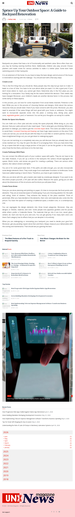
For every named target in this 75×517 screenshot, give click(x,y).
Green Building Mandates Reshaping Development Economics (32, 296)
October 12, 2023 (53, 267)
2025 (5, 451)
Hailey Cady (12, 19)
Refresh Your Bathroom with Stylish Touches (60, 274)
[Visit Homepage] (37, 3)
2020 (5, 471)
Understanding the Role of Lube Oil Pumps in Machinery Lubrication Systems (26, 425)
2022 (5, 463)
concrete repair (39, 129)
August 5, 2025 (16, 259)
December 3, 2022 (53, 277)
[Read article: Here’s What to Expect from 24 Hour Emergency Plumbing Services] (43, 265)
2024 (5, 455)
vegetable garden (13, 115)
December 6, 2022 (16, 277)
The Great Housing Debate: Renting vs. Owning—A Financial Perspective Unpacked (23, 265)
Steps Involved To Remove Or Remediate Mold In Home (21, 274)
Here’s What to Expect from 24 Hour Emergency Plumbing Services (60, 264)
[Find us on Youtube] (59, 512)
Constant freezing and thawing (24, 131)
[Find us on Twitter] (56, 512)
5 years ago (22, 19)
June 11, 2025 (15, 269)
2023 (5, 459)
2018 (5, 479)
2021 (5, 467)
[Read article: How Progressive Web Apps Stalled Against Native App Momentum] (6, 290)
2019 (5, 475)
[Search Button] (72, 3)
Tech (9, 396)
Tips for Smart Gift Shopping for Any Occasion (17, 422)
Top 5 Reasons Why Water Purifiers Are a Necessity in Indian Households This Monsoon (23, 255)
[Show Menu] (3, 3)
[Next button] (71, 357)
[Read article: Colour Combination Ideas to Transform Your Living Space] (43, 255)
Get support (6, 512)
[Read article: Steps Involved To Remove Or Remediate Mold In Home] (6, 275)
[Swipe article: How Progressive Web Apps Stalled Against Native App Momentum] (37, 357)
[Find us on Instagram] (53, 512)
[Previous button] (3, 357)
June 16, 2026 (15, 291)
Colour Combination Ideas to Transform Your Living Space (57, 254)
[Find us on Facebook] (51, 512)
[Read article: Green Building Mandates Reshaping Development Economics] (6, 298)
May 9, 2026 (15, 308)
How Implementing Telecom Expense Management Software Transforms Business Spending (38, 304)
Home (30, 19)
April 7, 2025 (52, 257)
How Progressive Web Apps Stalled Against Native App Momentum (33, 288)
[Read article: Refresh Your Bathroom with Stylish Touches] (43, 275)
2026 (5, 432)
